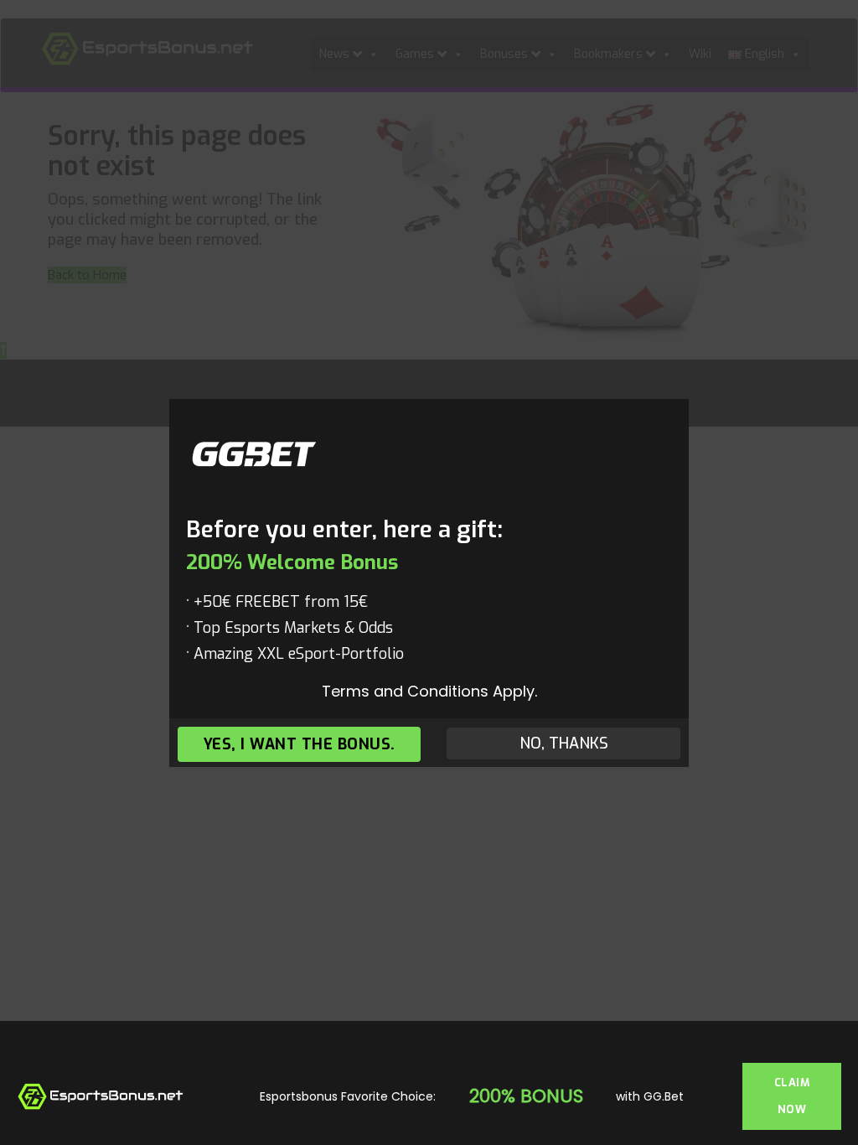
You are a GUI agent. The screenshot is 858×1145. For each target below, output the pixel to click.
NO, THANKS (563, 744)
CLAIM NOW (792, 1096)
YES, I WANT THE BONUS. (299, 745)
